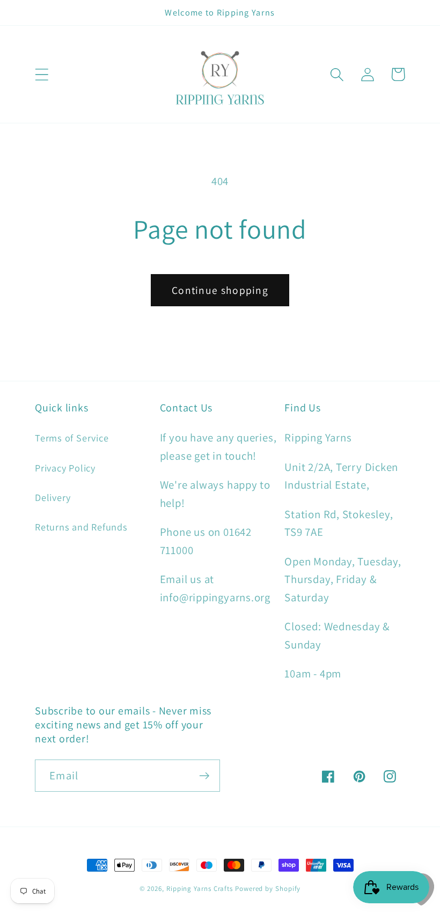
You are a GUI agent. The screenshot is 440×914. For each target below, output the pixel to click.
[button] (41, 74)
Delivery (53, 497)
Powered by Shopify (267, 888)
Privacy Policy (65, 467)
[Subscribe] (204, 776)
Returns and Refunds (81, 526)
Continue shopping (220, 290)
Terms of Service (71, 437)
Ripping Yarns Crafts (199, 888)
